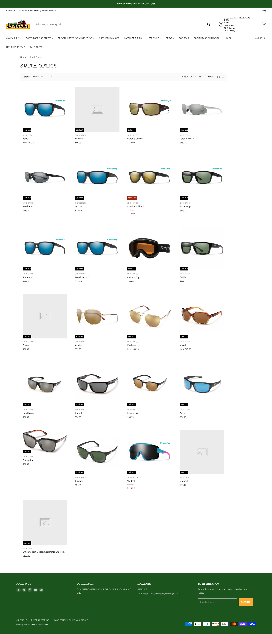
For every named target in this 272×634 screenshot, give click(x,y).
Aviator (78, 345)
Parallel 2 (27, 206)
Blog (264, 10)
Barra (25, 138)
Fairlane (131, 345)
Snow (169, 38)
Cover (183, 413)
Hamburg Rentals (15, 47)
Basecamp (185, 206)
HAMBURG (10, 10)
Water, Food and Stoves (38, 38)
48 (200, 76)
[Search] (208, 24)
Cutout (78, 413)
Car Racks (154, 38)
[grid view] (218, 76)
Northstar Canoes (109, 38)
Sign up (246, 602)
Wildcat (131, 481)
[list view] (222, 76)
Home (23, 57)
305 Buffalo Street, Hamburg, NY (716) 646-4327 (37, 10)
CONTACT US (21, 620)
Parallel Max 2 (187, 138)
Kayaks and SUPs (133, 38)
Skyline (79, 138)
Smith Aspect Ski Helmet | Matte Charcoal (44, 552)
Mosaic (183, 345)
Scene (26, 345)
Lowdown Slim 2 (135, 206)
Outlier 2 (184, 277)
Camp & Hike (12, 38)
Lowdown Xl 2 (82, 277)
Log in (261, 38)
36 (196, 76)
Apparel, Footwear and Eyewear (75, 38)
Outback (79, 206)
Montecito (132, 413)
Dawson (79, 481)
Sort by (26, 77)
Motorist (184, 481)
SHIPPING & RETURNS (40, 620)
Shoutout (27, 277)
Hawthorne (28, 413)
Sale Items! (36, 47)
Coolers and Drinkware (207, 38)
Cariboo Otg (133, 277)
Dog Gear (184, 38)
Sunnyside (28, 460)
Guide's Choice (135, 138)
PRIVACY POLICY (59, 620)
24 (191, 76)
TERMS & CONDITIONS (78, 620)
